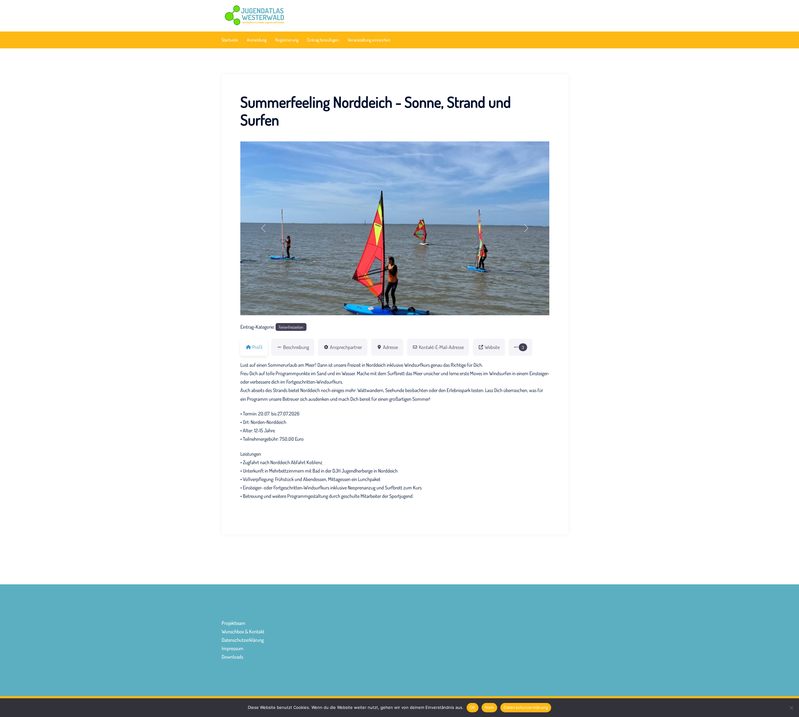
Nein (489, 707)
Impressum (232, 648)
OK (473, 707)
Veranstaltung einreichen (369, 39)
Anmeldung (257, 39)
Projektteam (233, 623)
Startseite (230, 39)
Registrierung (286, 39)
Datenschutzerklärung (243, 640)
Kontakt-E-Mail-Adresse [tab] (441, 347)
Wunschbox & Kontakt (243, 631)
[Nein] (791, 708)
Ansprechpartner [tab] (346, 347)
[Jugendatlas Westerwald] (276, 15)
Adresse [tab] (390, 347)
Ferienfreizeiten (291, 327)
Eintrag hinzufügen (323, 39)
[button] (263, 228)
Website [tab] (492, 347)
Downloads (232, 657)
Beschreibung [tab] (296, 347)
